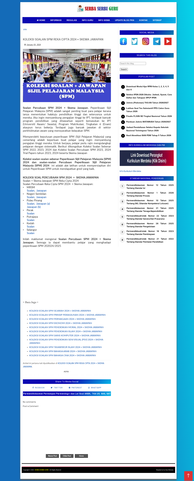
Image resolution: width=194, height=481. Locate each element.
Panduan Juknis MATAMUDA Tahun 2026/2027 (148, 122)
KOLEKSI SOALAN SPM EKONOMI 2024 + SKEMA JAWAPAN (60, 323)
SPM (25, 30)
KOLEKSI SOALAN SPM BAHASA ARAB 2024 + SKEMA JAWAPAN (62, 351)
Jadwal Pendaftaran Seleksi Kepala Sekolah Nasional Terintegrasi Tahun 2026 (147, 129)
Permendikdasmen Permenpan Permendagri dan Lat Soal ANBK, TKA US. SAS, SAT (67, 394)
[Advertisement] (67, 274)
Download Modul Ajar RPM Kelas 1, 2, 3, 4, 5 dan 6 (147, 88)
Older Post (67, 456)
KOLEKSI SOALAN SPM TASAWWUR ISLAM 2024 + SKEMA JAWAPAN (65, 347)
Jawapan (41, 190)
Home (81, 456)
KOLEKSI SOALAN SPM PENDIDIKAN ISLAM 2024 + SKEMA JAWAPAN (65, 331)
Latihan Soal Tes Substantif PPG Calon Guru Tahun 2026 (147, 109)
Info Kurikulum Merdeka (130, 171)
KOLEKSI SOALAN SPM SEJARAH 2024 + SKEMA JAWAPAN (60, 311)
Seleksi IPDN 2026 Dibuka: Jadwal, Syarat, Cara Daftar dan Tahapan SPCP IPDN (149, 96)
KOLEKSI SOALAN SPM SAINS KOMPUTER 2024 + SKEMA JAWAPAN (65, 335)
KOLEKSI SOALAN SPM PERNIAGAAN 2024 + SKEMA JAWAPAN (62, 319)
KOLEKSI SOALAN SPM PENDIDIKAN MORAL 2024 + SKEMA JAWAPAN (66, 327)
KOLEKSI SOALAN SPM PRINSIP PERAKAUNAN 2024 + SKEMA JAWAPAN (67, 315)
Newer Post (52, 456)
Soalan (31, 190)
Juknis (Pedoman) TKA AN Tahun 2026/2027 (147, 103)
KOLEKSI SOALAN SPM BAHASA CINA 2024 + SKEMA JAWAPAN (62, 355)
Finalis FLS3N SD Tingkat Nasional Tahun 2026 (149, 116)
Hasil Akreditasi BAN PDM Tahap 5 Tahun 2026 (148, 135)
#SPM (66, 372)
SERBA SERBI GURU (42, 470)
